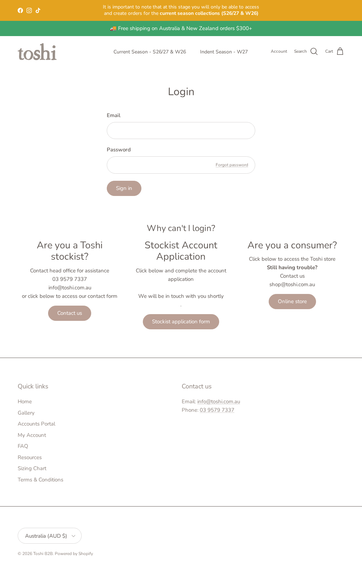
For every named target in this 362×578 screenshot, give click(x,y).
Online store (292, 301)
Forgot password (232, 165)
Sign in (124, 188)
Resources (30, 457)
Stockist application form (181, 321)
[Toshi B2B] (37, 51)
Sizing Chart (32, 468)
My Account (32, 435)
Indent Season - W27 (224, 51)
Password (119, 149)
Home (25, 401)
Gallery (26, 412)
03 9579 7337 (217, 410)
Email (114, 115)
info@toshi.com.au (218, 401)
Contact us (69, 313)
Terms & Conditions (40, 479)
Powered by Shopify (74, 553)
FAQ (23, 446)
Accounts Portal (36, 423)
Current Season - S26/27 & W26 (149, 51)
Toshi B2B (43, 553)
